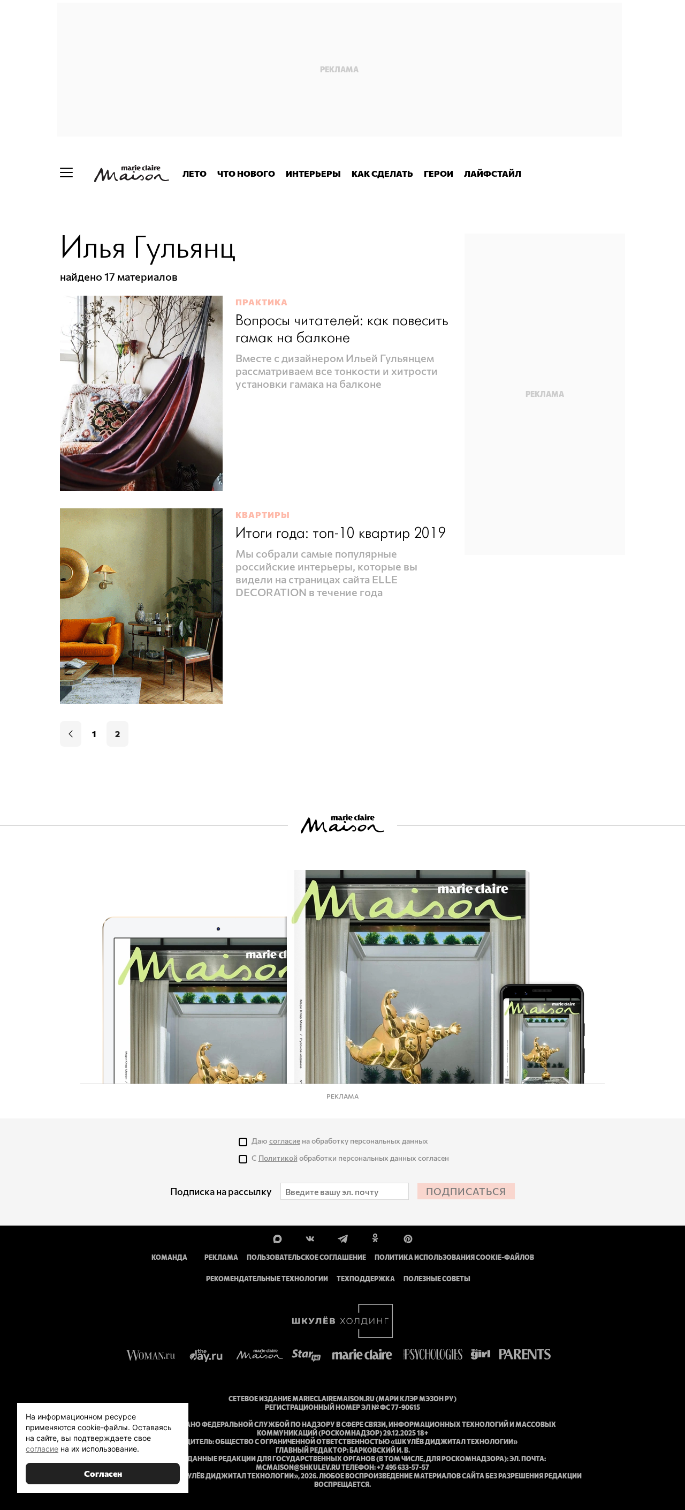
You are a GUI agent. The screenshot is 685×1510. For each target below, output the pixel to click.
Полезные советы (437, 1278)
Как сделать (382, 173)
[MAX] (277, 1238)
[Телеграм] (342, 1238)
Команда (169, 1257)
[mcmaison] (131, 173)
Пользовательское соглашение (306, 1257)
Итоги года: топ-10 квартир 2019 (340, 534)
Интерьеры (313, 173)
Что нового (246, 173)
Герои (438, 173)
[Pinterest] (408, 1238)
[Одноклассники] (375, 1238)
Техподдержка (366, 1278)
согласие (284, 1140)
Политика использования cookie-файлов (454, 1257)
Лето (194, 173)
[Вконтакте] (310, 1238)
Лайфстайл (492, 173)
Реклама (221, 1257)
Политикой (278, 1157)
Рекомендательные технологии (267, 1278)
